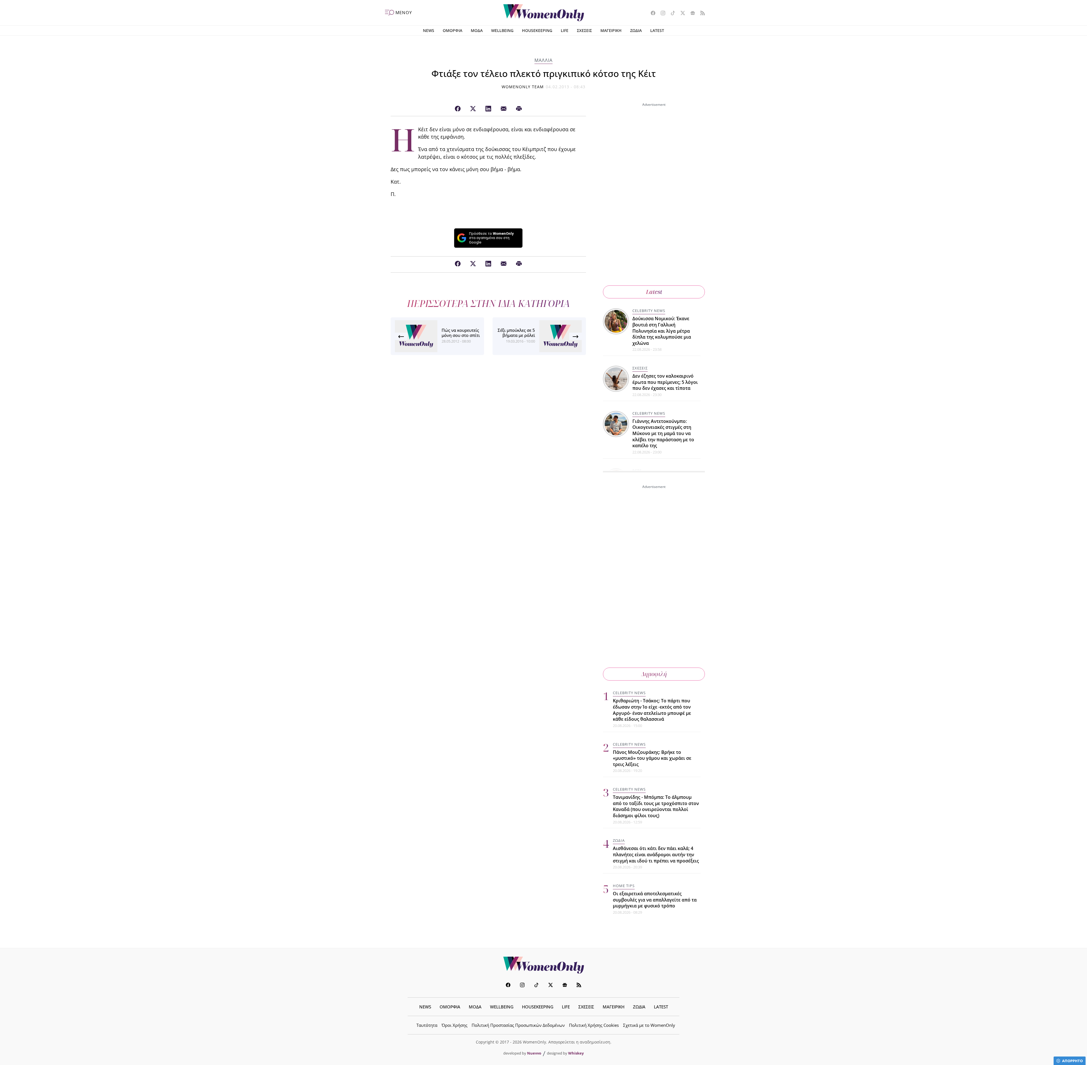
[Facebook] (458, 109)
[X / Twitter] (473, 109)
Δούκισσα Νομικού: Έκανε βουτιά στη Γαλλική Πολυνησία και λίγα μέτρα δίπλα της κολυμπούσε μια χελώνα (661, 330)
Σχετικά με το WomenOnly (649, 1025)
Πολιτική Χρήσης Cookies (594, 1025)
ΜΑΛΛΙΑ (543, 60)
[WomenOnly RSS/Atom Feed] (700, 13)
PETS (637, 470)
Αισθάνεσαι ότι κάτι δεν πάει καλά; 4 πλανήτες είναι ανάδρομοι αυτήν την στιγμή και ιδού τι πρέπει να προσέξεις (656, 854)
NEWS (428, 30)
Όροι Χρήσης (454, 1025)
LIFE (564, 30)
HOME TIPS (624, 885)
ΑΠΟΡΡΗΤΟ (1072, 1060)
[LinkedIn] (488, 109)
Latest (654, 292)
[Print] (519, 109)
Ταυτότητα (426, 1025)
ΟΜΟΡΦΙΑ (452, 30)
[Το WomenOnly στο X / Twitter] (680, 13)
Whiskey (576, 1053)
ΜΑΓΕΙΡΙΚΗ (611, 30)
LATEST (657, 30)
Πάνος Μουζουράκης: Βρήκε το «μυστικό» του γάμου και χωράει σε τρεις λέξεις (652, 758)
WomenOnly (543, 965)
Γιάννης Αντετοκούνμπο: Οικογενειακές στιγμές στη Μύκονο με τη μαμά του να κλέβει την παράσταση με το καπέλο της (663, 433)
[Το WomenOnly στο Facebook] (651, 13)
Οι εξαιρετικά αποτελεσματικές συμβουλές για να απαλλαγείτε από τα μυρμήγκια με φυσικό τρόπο (655, 899)
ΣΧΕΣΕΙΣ (584, 30)
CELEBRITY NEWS (648, 310)
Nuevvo (534, 1053)
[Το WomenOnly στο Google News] (690, 13)
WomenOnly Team (523, 86)
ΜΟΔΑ (477, 30)
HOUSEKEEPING (537, 30)
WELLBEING (502, 30)
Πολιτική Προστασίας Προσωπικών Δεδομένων (518, 1025)
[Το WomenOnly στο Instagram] (660, 13)
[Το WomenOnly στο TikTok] (670, 13)
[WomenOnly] (543, 12)
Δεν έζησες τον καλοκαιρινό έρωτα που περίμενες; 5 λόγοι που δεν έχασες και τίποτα (665, 382)
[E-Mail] (504, 109)
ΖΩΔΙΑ (636, 30)
